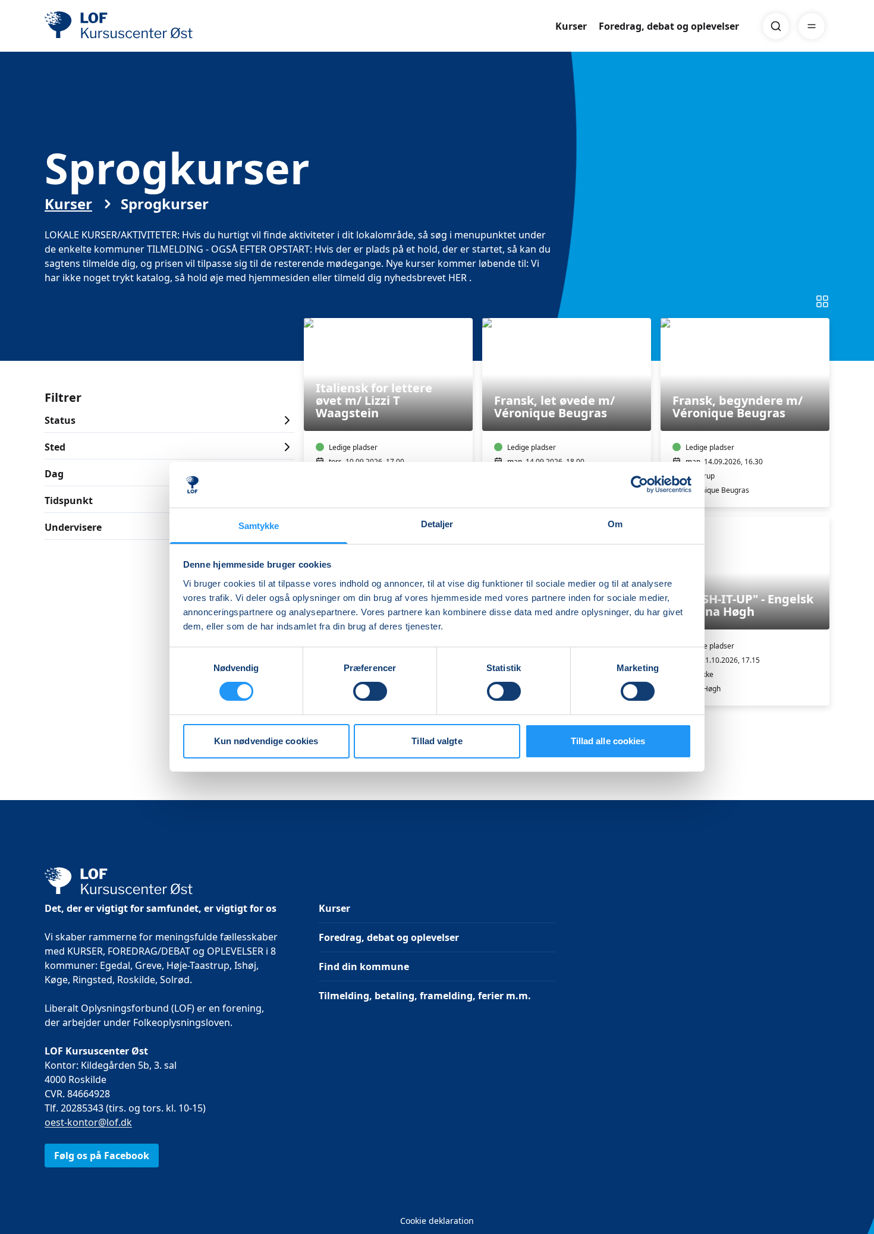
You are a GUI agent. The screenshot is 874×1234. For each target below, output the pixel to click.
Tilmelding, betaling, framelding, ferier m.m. (425, 995)
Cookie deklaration (437, 1220)
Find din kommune (364, 966)
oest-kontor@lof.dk (88, 1122)
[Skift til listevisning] (822, 301)
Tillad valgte (436, 741)
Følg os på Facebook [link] (101, 1155)
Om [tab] (615, 524)
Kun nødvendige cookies (266, 741)
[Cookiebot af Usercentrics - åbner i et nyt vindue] (639, 484)
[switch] (370, 691)
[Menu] (811, 26)
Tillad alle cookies (608, 741)
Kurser (571, 26)
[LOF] (131, 26)
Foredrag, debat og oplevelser (669, 26)
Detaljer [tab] (437, 524)
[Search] (776, 26)
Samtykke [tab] (258, 526)
